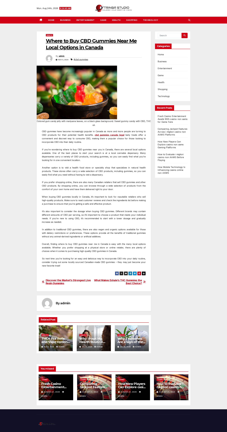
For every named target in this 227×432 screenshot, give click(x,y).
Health (116, 20)
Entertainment (85, 20)
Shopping (131, 20)
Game (103, 20)
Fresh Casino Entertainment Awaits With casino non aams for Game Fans (172, 119)
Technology (150, 20)
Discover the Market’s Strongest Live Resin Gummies (68, 282)
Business (65, 20)
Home (51, 20)
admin (62, 56)
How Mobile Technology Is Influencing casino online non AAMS (171, 170)
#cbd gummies (81, 59)
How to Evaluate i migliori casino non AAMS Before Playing (171, 157)
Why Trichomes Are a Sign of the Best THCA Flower (131, 342)
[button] (189, 20)
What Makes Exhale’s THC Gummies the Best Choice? (118, 282)
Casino (45, 379)
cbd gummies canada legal (109, 135)
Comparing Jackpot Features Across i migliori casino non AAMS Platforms (172, 132)
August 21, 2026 (52, 392)
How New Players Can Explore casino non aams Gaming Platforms (171, 144)
